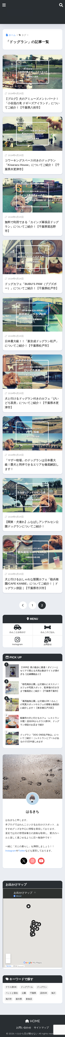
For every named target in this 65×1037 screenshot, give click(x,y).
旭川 (53, 993)
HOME (34, 1021)
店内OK (43, 993)
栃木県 (19, 999)
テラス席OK (11, 987)
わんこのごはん (48, 632)
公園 (24, 993)
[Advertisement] (46, 12)
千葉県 (33, 993)
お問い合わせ (23, 1027)
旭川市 (9, 999)
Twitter (21, 850)
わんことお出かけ (18, 632)
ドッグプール (27, 987)
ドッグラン (42, 987)
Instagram (17, 644)
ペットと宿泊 (12, 993)
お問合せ (48, 644)
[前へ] (23, 605)
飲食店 (29, 999)
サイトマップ (41, 1027)
